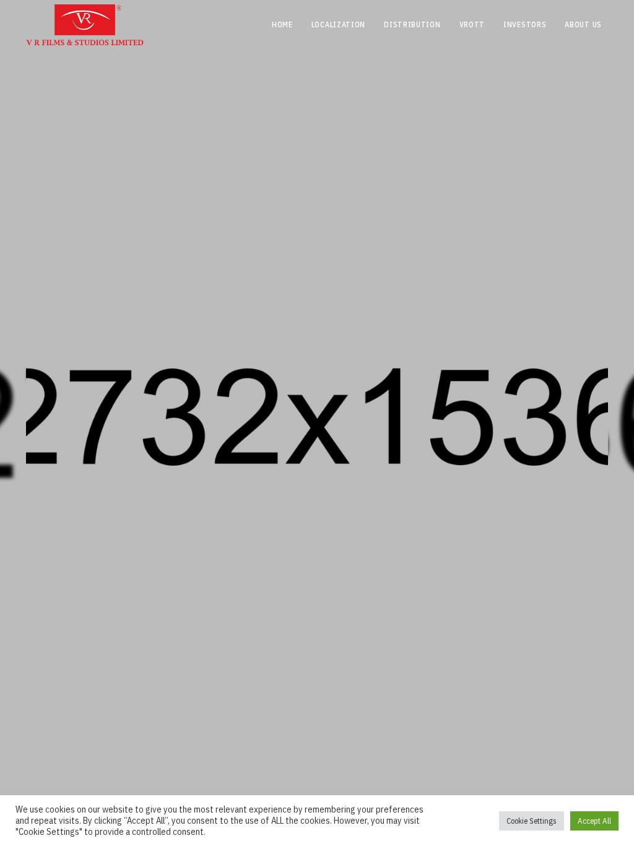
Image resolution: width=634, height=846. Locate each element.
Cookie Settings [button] (531, 821)
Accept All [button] (594, 821)
